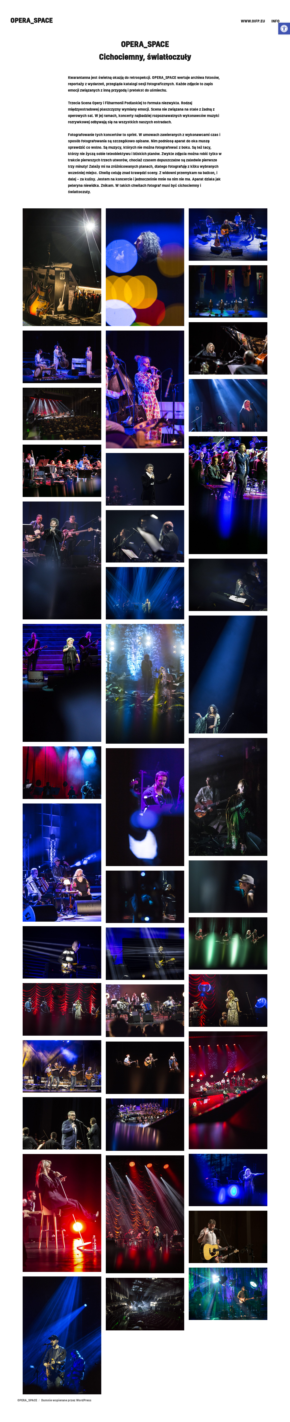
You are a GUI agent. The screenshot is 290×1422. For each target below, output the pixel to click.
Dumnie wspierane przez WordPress (66, 1400)
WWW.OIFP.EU (253, 21)
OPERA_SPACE (31, 20)
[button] (284, 28)
